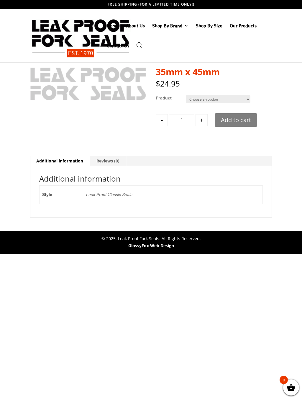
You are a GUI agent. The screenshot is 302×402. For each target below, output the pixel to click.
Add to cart (236, 120)
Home (113, 26)
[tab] (60, 161)
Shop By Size (209, 26)
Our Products (243, 26)
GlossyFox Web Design (151, 245)
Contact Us (118, 46)
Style (161, 98)
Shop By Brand (167, 26)
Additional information (59, 161)
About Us (135, 26)
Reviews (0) (107, 161)
